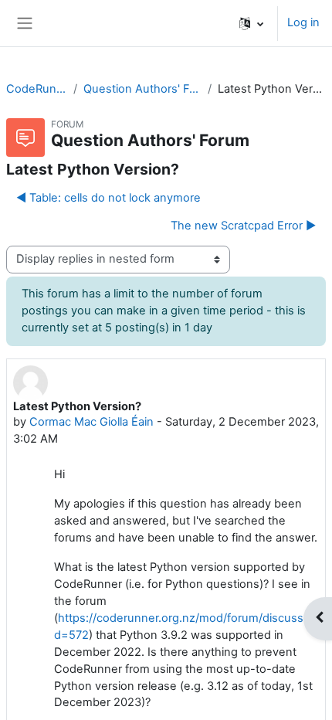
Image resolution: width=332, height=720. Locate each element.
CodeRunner (36, 89)
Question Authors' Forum (142, 89)
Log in (303, 22)
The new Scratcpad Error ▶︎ (243, 226)
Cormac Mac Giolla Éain (91, 422)
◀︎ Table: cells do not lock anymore (108, 198)
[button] (251, 23)
